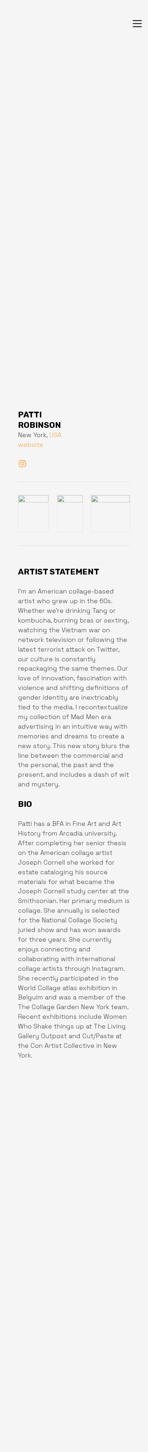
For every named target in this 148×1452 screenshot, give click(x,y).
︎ (22, 464)
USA (55, 435)
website (30, 444)
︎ (137, 23)
